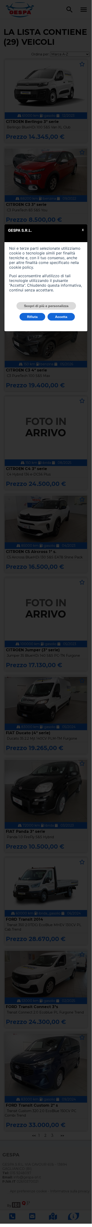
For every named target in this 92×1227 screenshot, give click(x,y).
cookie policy (21, 267)
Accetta (61, 317)
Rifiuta (32, 317)
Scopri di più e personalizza (46, 306)
